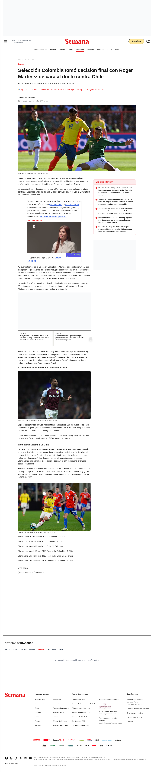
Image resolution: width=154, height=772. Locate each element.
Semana (21, 59)
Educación (57, 699)
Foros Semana (58, 704)
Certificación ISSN (78, 721)
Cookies (130, 722)
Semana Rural (58, 712)
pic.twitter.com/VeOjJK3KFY (53, 216)
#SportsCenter (72, 204)
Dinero (37, 708)
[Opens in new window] (11, 758)
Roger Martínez (25, 573)
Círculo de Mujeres (60, 721)
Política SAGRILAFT (79, 717)
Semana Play (40, 699)
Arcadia (38, 712)
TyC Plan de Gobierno (80, 725)
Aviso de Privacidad (14, 763)
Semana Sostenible (60, 725)
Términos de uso (78, 699)
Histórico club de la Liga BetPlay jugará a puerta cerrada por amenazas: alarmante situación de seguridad (69, 338)
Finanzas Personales (61, 708)
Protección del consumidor (109, 699)
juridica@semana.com (107, 714)
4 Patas (38, 725)
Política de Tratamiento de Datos (84, 704)
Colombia (38, 573)
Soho (37, 717)
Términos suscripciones (81, 708)
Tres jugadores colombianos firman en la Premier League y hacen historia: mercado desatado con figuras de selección (34, 338)
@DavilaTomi (55, 204)
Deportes (30, 59)
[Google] (6, 758)
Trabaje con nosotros (135, 713)
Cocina (55, 717)
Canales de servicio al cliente (138, 709)
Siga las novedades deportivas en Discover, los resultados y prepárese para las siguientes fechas (62, 90)
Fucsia (37, 721)
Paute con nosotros (134, 717)
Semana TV (39, 704)
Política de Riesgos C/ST (81, 712)
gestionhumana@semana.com (110, 723)
